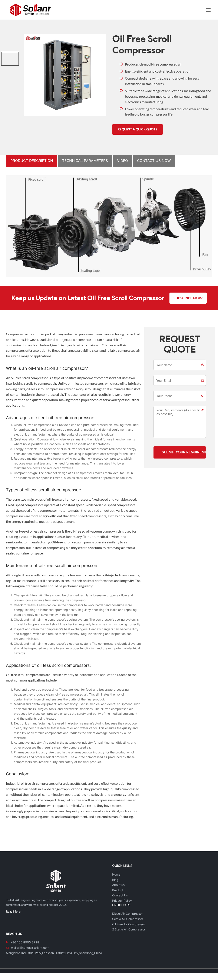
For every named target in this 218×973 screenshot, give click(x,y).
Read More (13, 911)
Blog (115, 880)
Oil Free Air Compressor (128, 924)
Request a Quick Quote (137, 129)
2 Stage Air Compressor (128, 929)
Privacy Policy (122, 900)
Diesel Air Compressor (127, 913)
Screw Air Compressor (127, 919)
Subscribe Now (188, 298)
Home (116, 874)
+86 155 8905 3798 (24, 942)
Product (117, 890)
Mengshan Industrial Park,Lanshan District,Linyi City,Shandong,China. (54, 953)
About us (118, 885)
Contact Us (120, 895)
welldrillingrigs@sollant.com (30, 947)
